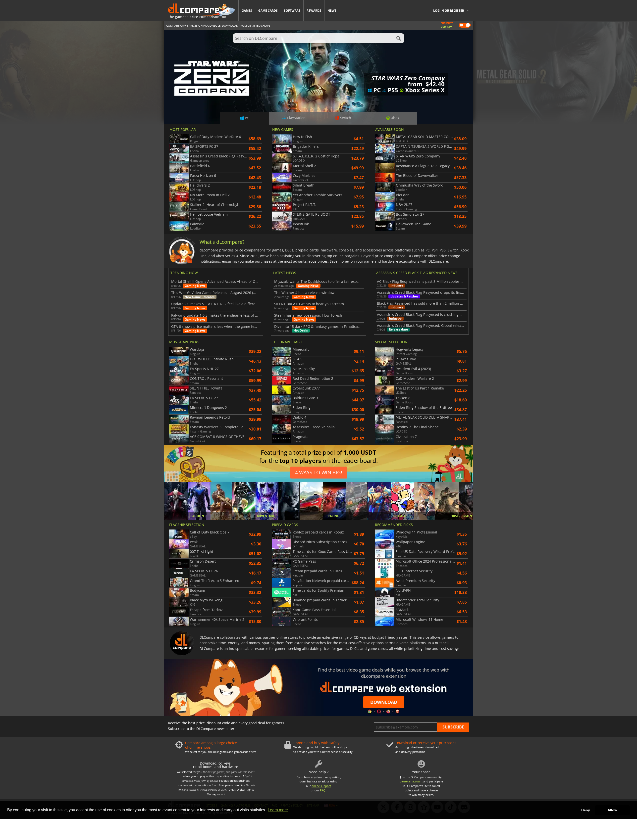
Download (383, 702)
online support (321, 786)
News (331, 10)
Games (247, 10)
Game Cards (268, 10)
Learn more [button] (278, 810)
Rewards (314, 10)
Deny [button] (585, 810)
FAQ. (323, 790)
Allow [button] (612, 810)
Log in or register (448, 10)
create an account (411, 781)
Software (292, 10)
